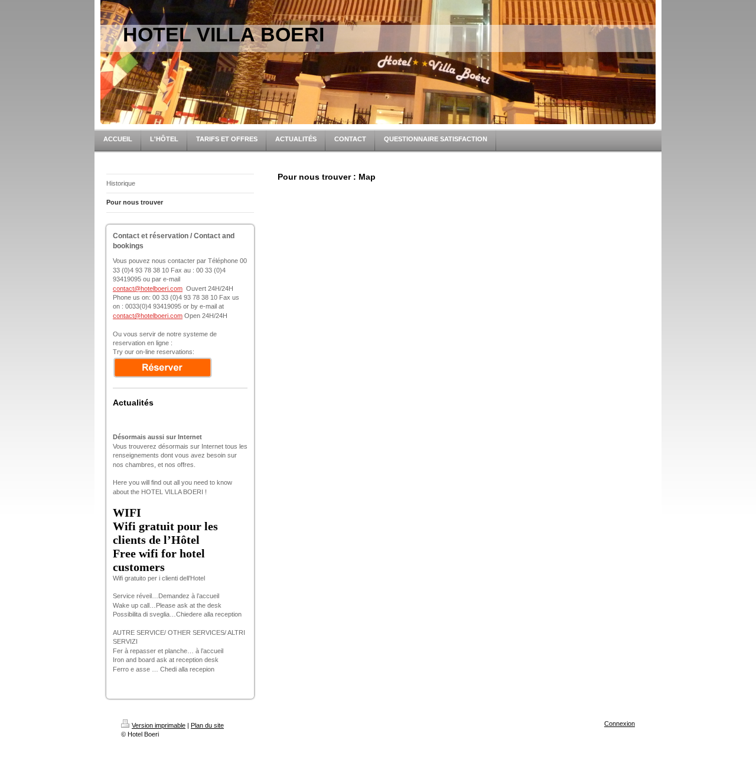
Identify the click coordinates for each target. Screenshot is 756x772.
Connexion (619, 723)
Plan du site (207, 725)
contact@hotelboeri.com (148, 288)
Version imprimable (158, 725)
